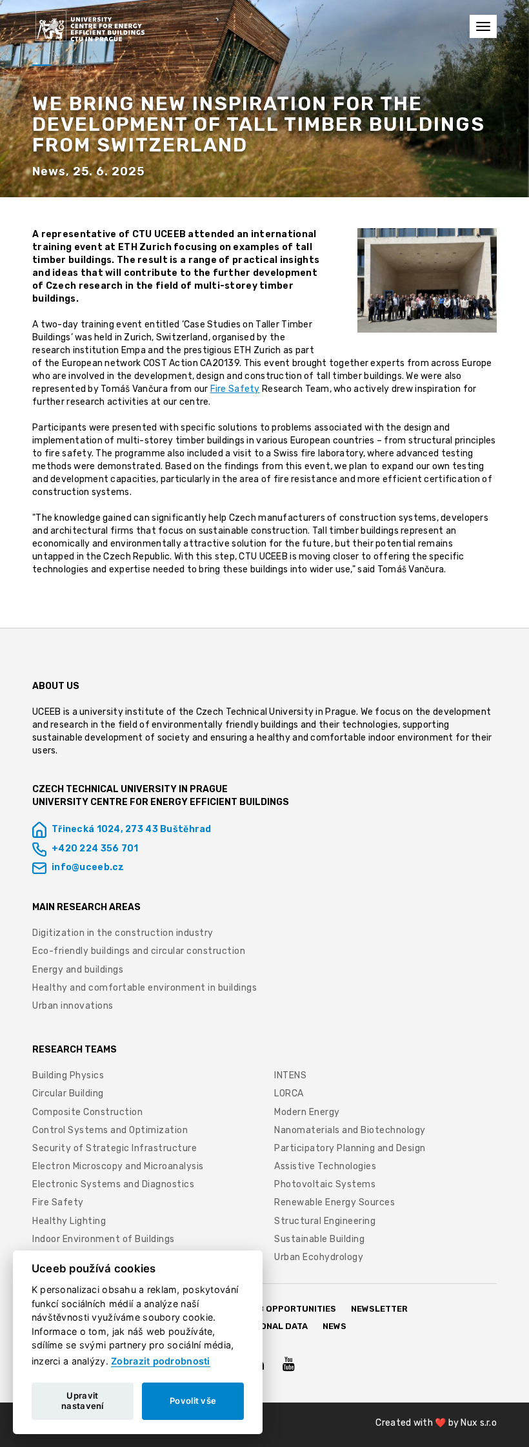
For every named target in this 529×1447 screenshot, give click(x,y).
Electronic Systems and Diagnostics (113, 1184)
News (334, 1326)
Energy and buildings (77, 969)
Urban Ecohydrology (318, 1257)
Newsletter (379, 1309)
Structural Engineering (324, 1221)
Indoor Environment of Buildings (103, 1239)
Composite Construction (87, 1112)
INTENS (290, 1075)
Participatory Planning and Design (350, 1148)
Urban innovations (73, 1005)
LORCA (289, 1093)
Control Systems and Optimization (110, 1130)
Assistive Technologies (325, 1166)
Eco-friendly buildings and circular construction (138, 951)
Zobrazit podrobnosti (160, 1360)
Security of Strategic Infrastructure (115, 1148)
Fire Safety (235, 389)
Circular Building (68, 1093)
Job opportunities (291, 1309)
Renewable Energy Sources (334, 1202)
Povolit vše (193, 1400)
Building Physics (68, 1075)
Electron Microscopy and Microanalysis (118, 1166)
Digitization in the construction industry (123, 932)
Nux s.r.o (479, 1422)
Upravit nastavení (82, 1400)
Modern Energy (307, 1112)
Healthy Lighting (69, 1221)
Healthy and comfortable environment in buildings (144, 987)
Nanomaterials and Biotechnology (350, 1130)
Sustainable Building (319, 1239)
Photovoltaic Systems (324, 1184)
